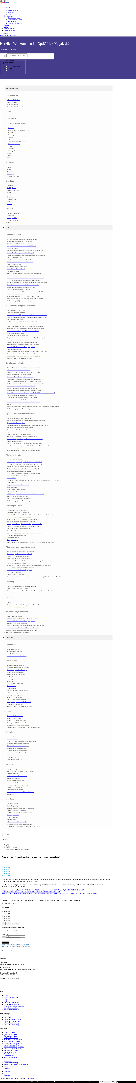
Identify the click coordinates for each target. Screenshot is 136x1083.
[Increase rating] (9, 923)
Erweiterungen (8, 16)
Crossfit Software (9, 1032)
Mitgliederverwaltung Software (14, 1047)
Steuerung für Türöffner (15, 23)
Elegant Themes (13, 1078)
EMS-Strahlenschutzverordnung (14, 1006)
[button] (5, 839)
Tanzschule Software (10, 1054)
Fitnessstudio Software (11, 1036)
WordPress (31, 1078)
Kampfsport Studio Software (13, 1039)
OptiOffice (7, 7)
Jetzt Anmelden (9, 28)
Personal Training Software (12, 1048)
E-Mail (4, 936)
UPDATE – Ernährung (11, 1023)
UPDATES (7, 1017)
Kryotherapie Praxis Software (13, 1043)
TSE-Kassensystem (14, 18)
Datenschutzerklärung (11, 1063)
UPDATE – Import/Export (12, 1019)
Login (6, 27)
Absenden (15, 924)
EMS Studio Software (11, 1034)
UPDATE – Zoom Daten (12, 1021)
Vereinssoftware (9, 1056)
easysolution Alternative (11, 1010)
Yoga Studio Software (11, 1057)
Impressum (7, 1061)
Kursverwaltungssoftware (12, 1045)
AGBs (6, 1066)
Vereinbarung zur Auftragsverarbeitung (16, 1064)
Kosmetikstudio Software (12, 1041)
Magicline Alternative (11, 1008)
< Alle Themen (7, 835)
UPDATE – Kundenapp (11, 1025)
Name (3, 934)
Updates (10, 14)
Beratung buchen (9, 30)
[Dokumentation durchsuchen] (5, 56)
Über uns (11, 9)
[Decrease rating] (4, 923)
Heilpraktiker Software (11, 1038)
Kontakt (6, 25)
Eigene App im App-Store (12, 1004)
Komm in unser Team (11, 997)
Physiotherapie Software (11, 1050)
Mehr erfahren (112, 1082)
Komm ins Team (13, 11)
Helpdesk (11, 12)
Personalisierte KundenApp (16, 19)
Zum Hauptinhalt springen (8, 35)
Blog (5, 1001)
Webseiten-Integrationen (11, 1002)
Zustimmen (103, 1082)
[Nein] (117, 1082)
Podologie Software (10, 1052)
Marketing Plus (13, 21)
